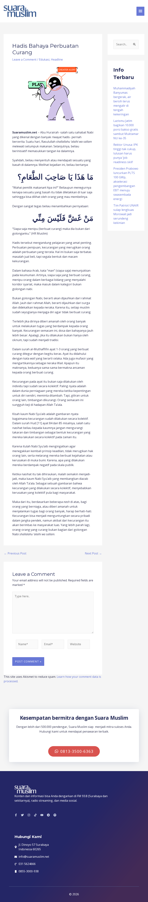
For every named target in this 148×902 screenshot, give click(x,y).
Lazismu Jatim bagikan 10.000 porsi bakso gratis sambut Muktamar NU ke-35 (126, 129)
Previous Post (15, 553)
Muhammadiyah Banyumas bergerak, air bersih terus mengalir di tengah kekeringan (124, 101)
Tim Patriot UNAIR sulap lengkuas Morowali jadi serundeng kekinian (125, 214)
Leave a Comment (24, 59)
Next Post (93, 553)
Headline (57, 59)
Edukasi (44, 59)
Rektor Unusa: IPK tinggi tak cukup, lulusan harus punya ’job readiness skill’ (125, 153)
